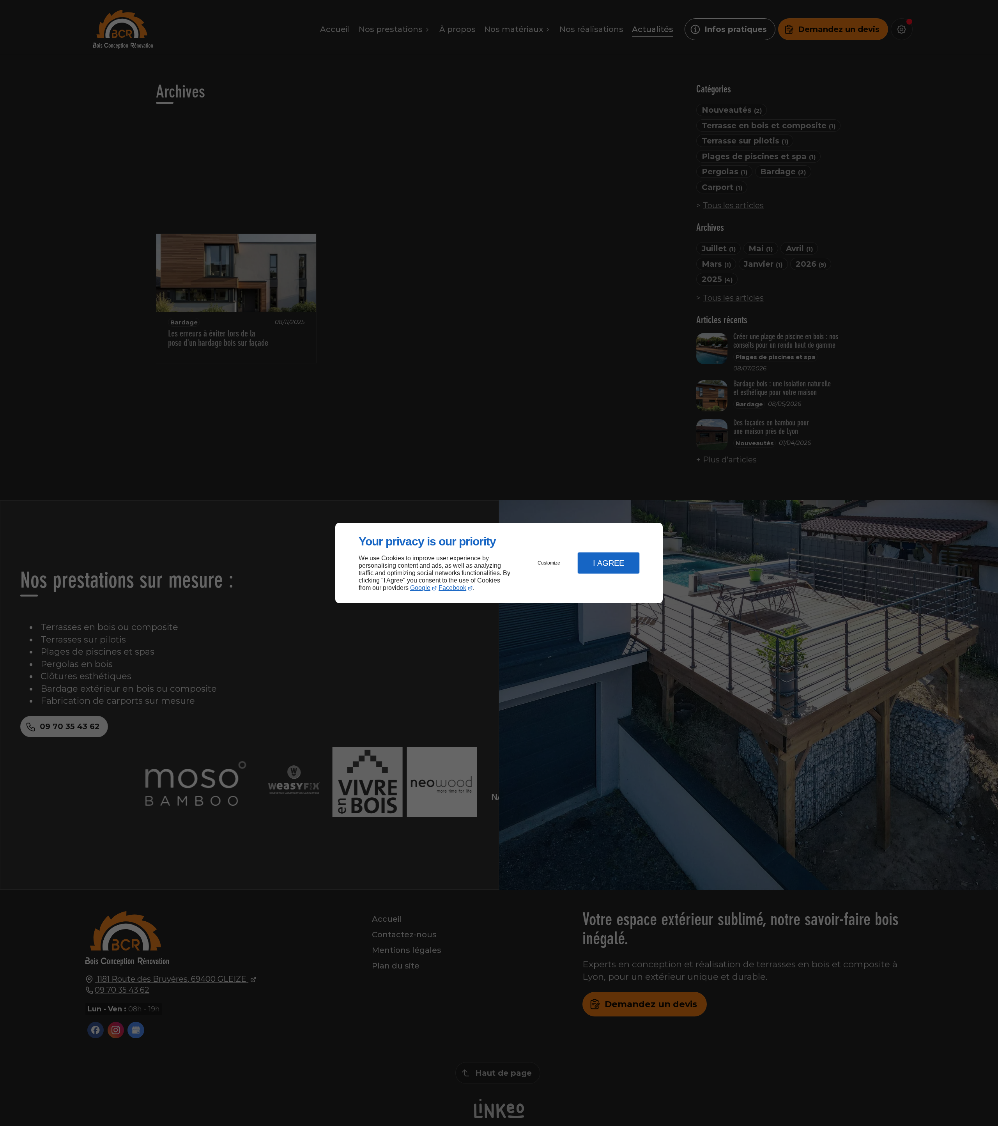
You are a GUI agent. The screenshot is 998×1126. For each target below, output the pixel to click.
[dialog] (499, 563)
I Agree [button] (608, 563)
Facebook (452, 587)
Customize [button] (549, 563)
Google (420, 587)
